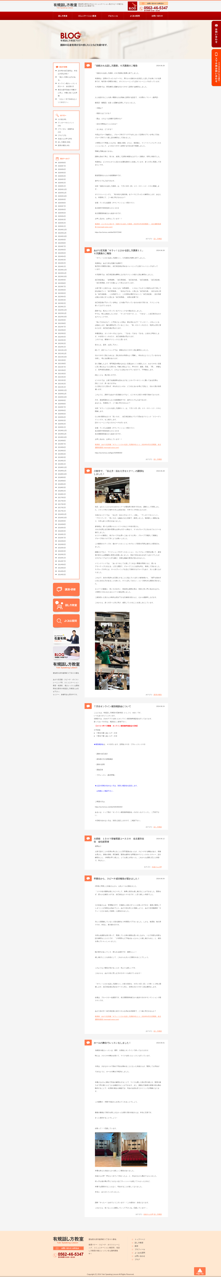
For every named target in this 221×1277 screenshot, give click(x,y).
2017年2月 (62, 507)
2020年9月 (62, 400)
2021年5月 (62, 374)
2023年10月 (62, 276)
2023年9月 (62, 280)
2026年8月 (62, 163)
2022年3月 (62, 340)
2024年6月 (62, 250)
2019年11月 (62, 434)
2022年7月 (62, 327)
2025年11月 (62, 193)
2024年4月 (62, 256)
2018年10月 (62, 474)
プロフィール (140, 1249)
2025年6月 (62, 209)
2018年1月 (62, 494)
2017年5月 (62, 497)
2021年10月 (62, 357)
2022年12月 (62, 310)
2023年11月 (62, 273)
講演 (136, 1246)
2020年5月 (62, 414)
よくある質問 (140, 1253)
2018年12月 (62, 467)
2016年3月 (62, 531)
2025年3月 (62, 219)
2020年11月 (62, 394)
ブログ (60, 135)
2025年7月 (62, 206)
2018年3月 (62, 487)
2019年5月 (62, 451)
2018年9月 (62, 477)
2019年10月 (62, 437)
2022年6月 (62, 330)
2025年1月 (62, 226)
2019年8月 (62, 440)
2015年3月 (62, 551)
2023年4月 (62, 296)
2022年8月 (62, 323)
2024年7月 (62, 246)
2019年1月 (62, 464)
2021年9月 (62, 360)
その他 (60, 119)
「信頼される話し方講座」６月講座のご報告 (116, 65)
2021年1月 (62, 387)
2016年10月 (62, 518)
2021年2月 (62, 384)
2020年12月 (62, 390)
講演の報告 (158, 695)
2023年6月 (62, 290)
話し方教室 (158, 239)
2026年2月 (62, 183)
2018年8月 (62, 481)
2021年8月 (62, 363)
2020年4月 (62, 417)
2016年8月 (62, 524)
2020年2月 (62, 424)
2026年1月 (62, 186)
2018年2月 (62, 491)
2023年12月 (62, 270)
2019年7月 (62, 444)
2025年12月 (62, 189)
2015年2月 (62, 554)
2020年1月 (62, 427)
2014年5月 (62, 568)
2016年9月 (62, 521)
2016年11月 (62, 514)
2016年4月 (62, 528)
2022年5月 (62, 333)
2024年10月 (62, 236)
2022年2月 (62, 343)
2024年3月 (62, 260)
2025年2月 (62, 223)
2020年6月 (62, 410)
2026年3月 (62, 179)
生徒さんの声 (157, 867)
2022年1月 (62, 347)
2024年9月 (62, 240)
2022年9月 (62, 320)
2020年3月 (62, 420)
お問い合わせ (140, 1256)
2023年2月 (62, 303)
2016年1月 (62, 534)
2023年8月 (62, 283)
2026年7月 (62, 166)
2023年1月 (62, 307)
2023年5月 (62, 293)
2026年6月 (62, 169)
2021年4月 (62, 377)
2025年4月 (62, 216)
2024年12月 (62, 230)
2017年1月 (62, 511)
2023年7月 (62, 286)
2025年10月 (62, 196)
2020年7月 (62, 407)
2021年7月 (62, 367)
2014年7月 (62, 561)
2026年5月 (62, 173)
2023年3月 (62, 300)
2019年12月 (62, 430)
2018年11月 (62, 471)
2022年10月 (62, 317)
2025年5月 (62, 213)
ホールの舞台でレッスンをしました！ (112, 1043)
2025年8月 (62, 203)
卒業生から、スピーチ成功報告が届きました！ (117, 878)
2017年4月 (62, 501)
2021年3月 (62, 380)
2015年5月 (62, 544)
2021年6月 (62, 370)
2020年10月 (62, 397)
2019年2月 (62, 461)
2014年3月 (62, 574)
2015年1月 (62, 558)
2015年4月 (62, 548)
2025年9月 (62, 199)
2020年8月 (62, 404)
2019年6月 (62, 447)
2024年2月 (62, 263)
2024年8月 (62, 243)
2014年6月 (62, 564)
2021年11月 (62, 353)
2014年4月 (62, 571)
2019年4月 (62, 454)
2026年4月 (62, 176)
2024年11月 (62, 233)
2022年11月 (62, 313)
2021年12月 (62, 350)
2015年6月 (62, 541)
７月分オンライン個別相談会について (112, 706)
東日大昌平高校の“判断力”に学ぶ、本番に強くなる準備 (67, 93)
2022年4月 (62, 337)
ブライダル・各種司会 (66, 129)
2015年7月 (62, 538)
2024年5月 (62, 253)
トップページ (140, 1239)
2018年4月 (62, 484)
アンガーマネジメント (66, 123)
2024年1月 (62, 266)
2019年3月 (62, 457)
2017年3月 (62, 504)
